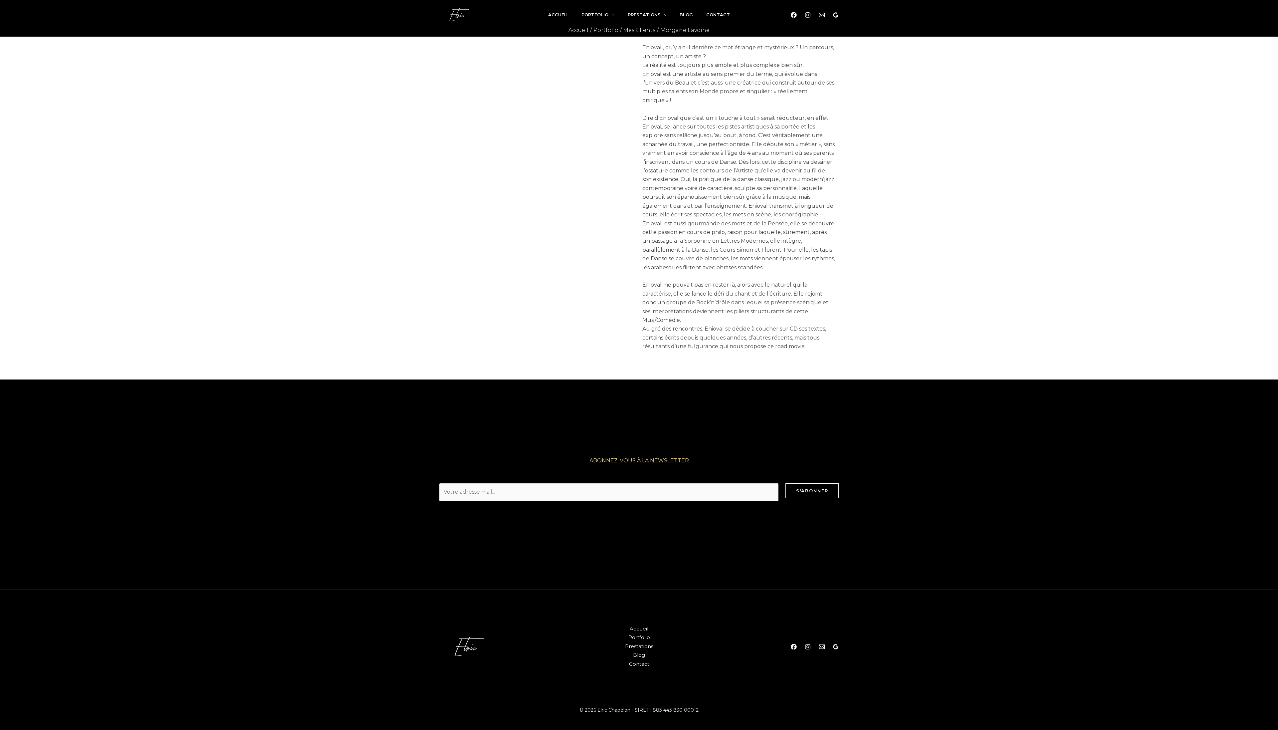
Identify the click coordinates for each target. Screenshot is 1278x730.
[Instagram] (808, 15)
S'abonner (812, 490)
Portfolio (594, 14)
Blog (686, 14)
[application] (611, 14)
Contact (718, 14)
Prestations (644, 14)
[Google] (836, 15)
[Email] (822, 15)
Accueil (558, 14)
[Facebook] (794, 15)
